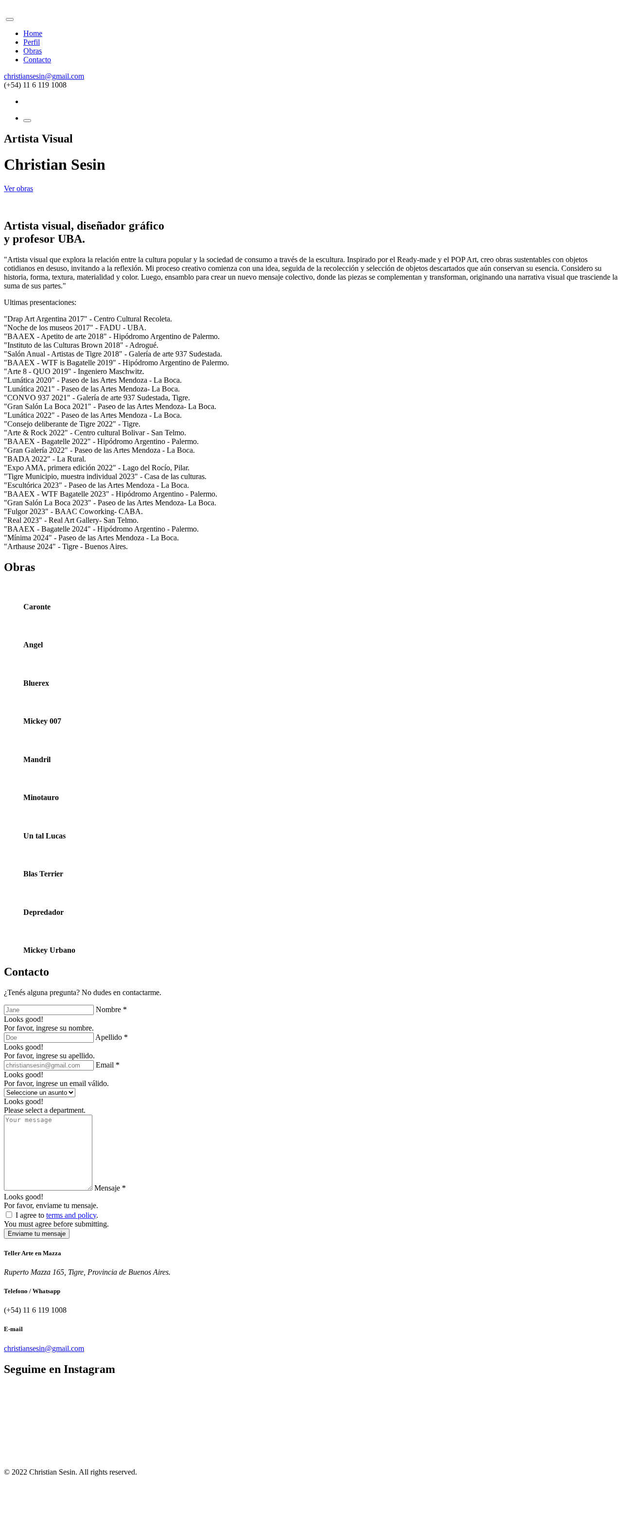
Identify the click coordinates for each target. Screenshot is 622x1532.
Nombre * (111, 1009)
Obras (32, 51)
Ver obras (18, 188)
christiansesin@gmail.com (44, 76)
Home (32, 33)
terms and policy (71, 1215)
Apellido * (111, 1037)
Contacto (37, 59)
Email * (108, 1065)
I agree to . (57, 1215)
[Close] (10, 19)
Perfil (31, 42)
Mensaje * (110, 1188)
